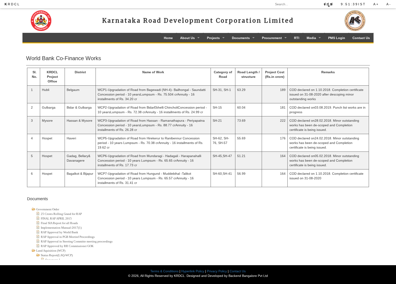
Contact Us (361, 38)
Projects (213, 38)
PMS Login (336, 38)
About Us (187, 38)
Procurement (272, 38)
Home (168, 38)
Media (311, 38)
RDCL (12, 4)
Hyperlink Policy (192, 271)
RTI (296, 38)
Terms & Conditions (164, 271)
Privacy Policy (217, 271)
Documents (241, 38)
